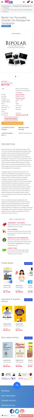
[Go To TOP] (17, 385)
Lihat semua (28, 263)
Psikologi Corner (20, 98)
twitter (17, 411)
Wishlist (5, 416)
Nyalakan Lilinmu (20, 360)
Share (14, 416)
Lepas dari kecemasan (9, 360)
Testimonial (18, 243)
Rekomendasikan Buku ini (7, 134)
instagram (22, 411)
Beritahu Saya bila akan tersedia (13, 123)
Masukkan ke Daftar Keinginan (7, 129)
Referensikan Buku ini (26, 133)
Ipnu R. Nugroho (20, 94)
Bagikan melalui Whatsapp (23, 129)
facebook (12, 411)
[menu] (2, 2)
